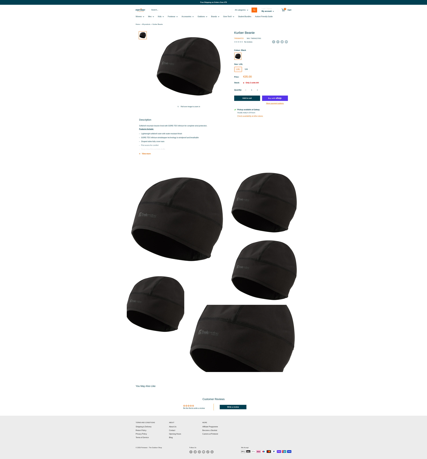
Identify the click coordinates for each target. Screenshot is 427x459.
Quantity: (238, 90)
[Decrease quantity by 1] (245, 90)
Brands (214, 16)
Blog (171, 437)
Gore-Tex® (227, 16)
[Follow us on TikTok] (207, 451)
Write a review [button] (233, 407)
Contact (172, 430)
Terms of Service (142, 437)
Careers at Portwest (210, 434)
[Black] (237, 56)
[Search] (254, 10)
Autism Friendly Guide (264, 16)
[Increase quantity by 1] (257, 90)
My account (267, 11)
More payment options (275, 103)
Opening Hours (175, 434)
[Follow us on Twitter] (195, 451)
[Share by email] (286, 41)
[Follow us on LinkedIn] (212, 451)
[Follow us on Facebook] (190, 451)
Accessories (186, 16)
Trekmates (239, 38)
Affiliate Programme (210, 427)
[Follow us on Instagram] (199, 451)
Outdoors (201, 16)
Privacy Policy (141, 434)
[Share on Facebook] (273, 41)
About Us (172, 427)
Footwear (171, 16)
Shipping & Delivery (143, 427)
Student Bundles (244, 16)
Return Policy (141, 430)
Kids (159, 16)
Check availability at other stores (250, 116)
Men (150, 16)
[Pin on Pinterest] (277, 41)
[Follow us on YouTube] (203, 451)
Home (138, 24)
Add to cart (247, 98)
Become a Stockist (209, 430)
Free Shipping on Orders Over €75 (213, 2)
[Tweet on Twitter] (282, 41)
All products (146, 24)
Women (139, 16)
